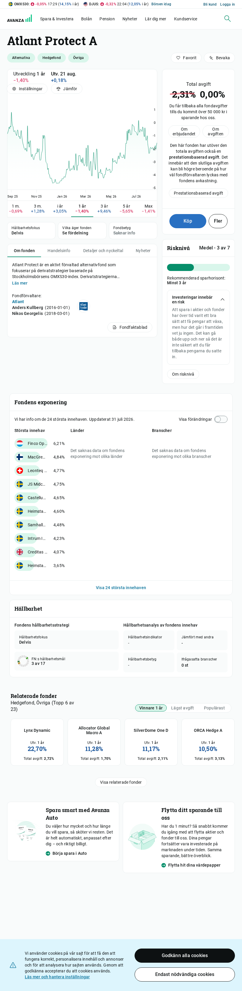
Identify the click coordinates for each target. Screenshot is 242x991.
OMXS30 (21, 4)
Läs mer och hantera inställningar (57, 976)
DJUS (93, 4)
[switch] (221, 419)
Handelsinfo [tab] (59, 250)
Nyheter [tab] (143, 250)
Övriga (78, 58)
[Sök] (227, 18)
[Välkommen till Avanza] (23, 20)
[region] (82, 148)
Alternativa (21, 58)
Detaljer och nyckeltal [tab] (103, 250)
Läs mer (19, 283)
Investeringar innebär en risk (192, 299)
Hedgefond (51, 58)
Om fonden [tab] (24, 250)
